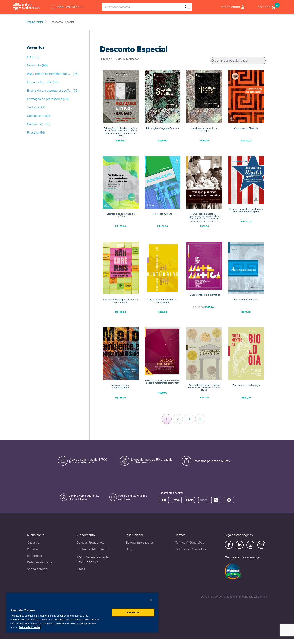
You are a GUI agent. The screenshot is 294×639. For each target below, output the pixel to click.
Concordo (133, 612)
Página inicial (35, 22)
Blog (129, 549)
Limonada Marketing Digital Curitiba (245, 597)
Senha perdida (37, 569)
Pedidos (32, 549)
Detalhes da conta (39, 562)
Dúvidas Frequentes (90, 542)
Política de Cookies (29, 627)
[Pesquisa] (187, 7)
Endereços (34, 555)
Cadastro (33, 542)
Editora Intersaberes (140, 542)
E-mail (80, 569)
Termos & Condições (189, 542)
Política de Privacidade (191, 549)
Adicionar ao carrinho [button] (120, 147)
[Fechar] (151, 600)
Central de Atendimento (93, 549)
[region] (82, 612)
